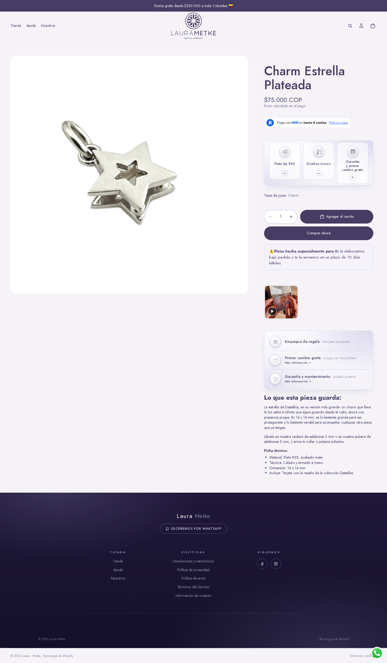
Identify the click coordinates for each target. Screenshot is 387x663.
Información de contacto (193, 595)
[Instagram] (276, 563)
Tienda (118, 561)
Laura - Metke (31, 656)
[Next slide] (368, 302)
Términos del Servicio (193, 587)
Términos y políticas (363, 656)
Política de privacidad (193, 569)
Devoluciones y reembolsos (193, 561)
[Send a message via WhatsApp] (377, 653)
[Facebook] (262, 563)
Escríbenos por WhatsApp (196, 529)
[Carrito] (373, 26)
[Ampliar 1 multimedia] (129, 175)
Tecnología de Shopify (334, 639)
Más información (296, 363)
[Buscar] (350, 26)
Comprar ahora (319, 233)
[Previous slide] (268, 302)
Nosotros (118, 578)
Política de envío (193, 578)
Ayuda (118, 569)
